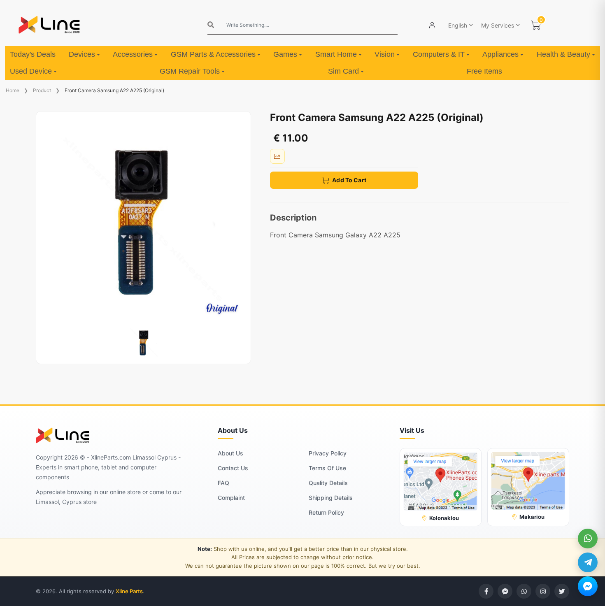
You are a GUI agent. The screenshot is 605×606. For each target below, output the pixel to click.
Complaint (231, 497)
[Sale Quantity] (277, 156)
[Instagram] (542, 591)
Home (12, 90)
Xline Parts (129, 591)
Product (42, 90)
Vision (385, 54)
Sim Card (343, 71)
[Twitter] (561, 591)
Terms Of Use (327, 467)
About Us (230, 453)
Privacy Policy (328, 453)
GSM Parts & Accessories (213, 54)
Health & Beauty (563, 54)
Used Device (31, 71)
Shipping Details (331, 497)
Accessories (133, 54)
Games (285, 54)
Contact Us (233, 467)
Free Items (484, 71)
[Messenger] (588, 586)
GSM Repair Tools (190, 71)
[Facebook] (486, 591)
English (457, 25)
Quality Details (328, 482)
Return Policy (326, 512)
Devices (82, 54)
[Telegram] (588, 562)
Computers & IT (439, 54)
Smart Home (336, 54)
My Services (497, 25)
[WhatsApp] (588, 538)
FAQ (223, 482)
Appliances (500, 54)
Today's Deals (33, 54)
